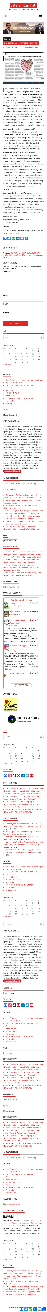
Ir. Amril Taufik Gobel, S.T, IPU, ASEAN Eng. (19, 484)
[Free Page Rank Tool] (12, 587)
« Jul (5, 364)
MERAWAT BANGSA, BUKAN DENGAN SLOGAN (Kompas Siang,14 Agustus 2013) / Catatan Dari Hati (23, 255)
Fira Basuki (13, 676)
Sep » (10, 364)
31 (33, 362)
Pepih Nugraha (14, 625)
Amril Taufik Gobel (31, 48)
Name (5, 295)
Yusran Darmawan (15, 614)
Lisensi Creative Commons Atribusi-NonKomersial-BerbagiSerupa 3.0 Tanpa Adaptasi (22, 1223)
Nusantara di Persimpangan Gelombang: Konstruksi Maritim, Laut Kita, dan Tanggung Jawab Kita (21, 567)
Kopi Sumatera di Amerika (19, 612)
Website (6, 313)
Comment (7, 272)
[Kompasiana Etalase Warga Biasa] (6, 625)
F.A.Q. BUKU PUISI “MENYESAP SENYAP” (21, 385)
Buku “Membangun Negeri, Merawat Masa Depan (24, 380)
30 (27, 362)
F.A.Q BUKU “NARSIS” (14, 383)
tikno (8, 552)
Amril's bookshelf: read (21, 600)
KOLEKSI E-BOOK (13, 393)
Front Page (10, 388)
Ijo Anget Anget (15, 603)
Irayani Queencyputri (16, 606)
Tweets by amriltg (10, 1100)
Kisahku (7, 39)
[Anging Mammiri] (10, 712)
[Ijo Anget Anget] (6, 608)
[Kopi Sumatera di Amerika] (6, 616)
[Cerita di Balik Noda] (6, 678)
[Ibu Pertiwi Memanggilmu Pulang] (6, 651)
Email (5, 304)
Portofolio (10, 401)
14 (16, 357)
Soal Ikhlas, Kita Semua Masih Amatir (27, 557)
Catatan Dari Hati (23, 5)
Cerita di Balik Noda (16, 673)
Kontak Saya (10, 396)
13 (10, 357)
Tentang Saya (11, 404)
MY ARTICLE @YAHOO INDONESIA (19, 398)
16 (27, 357)
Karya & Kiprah (11, 390)
